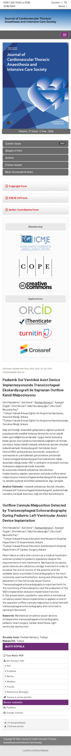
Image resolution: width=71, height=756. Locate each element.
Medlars (11, 681)
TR (65, 2)
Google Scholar (14, 712)
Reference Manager (17, 692)
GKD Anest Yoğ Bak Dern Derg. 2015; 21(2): (21, 369)
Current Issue (34, 143)
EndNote (11, 671)
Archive (9, 157)
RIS (8, 666)
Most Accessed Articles (19, 172)
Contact (56, 2)
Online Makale (40, 750)
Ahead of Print (13, 150)
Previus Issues (13, 164)
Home (62, 6)
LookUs (27, 750)
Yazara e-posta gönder (19, 697)
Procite (10, 686)
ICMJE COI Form (18, 198)
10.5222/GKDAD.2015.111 (13, 372)
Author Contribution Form (24, 209)
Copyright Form (18, 186)
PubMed (11, 707)
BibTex (10, 676)
